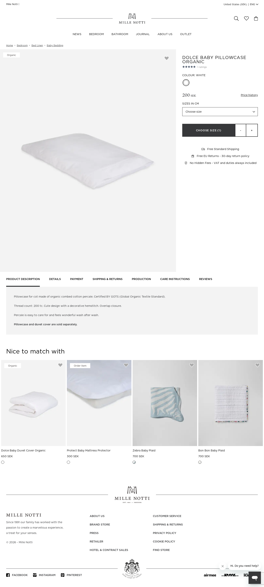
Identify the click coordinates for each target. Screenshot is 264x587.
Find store (161, 550)
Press (94, 533)
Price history (249, 95)
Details (55, 279)
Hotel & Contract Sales (109, 550)
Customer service (167, 516)
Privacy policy (164, 533)
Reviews (205, 279)
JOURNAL (143, 34)
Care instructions (175, 279)
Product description (23, 279)
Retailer (96, 541)
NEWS (77, 34)
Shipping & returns (108, 279)
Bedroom (96, 34)
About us (165, 34)
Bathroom (120, 34)
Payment (76, 279)
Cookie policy (164, 541)
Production (141, 279)
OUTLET (186, 34)
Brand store (100, 524)
